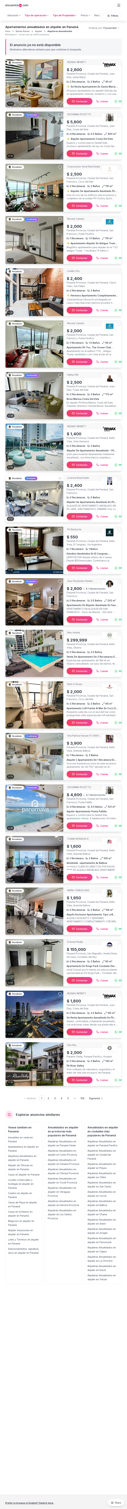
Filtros (114, 15)
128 (82, 1098)
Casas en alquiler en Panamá (24, 1174)
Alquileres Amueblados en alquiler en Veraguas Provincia (62, 1191)
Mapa (118, 1502)
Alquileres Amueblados (59, 31)
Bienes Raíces (23, 31)
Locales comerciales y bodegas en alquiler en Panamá (21, 1183)
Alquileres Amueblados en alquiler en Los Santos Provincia (62, 1214)
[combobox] (104, 28)
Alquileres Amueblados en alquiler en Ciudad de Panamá (101, 1154)
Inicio (7, 31)
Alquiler (38, 31)
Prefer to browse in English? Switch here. (29, 1503)
